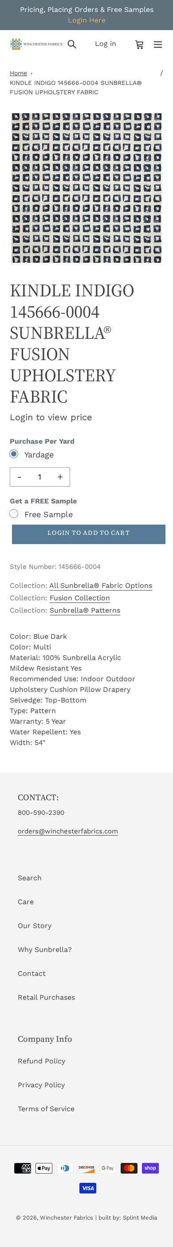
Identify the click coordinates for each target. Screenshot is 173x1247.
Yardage (39, 454)
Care (26, 902)
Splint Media (140, 1217)
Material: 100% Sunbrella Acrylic (65, 657)
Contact (32, 973)
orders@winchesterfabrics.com (68, 831)
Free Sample (48, 514)
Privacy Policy (41, 1085)
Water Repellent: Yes (45, 732)
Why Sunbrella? (45, 949)
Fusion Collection (80, 598)
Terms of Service (46, 1109)
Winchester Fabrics (66, 1217)
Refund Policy (41, 1061)
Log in (108, 43)
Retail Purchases (46, 997)
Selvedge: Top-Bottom (48, 700)
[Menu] (158, 44)
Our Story (34, 925)
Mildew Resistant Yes (46, 668)
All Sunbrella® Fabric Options (100, 585)
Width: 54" (27, 742)
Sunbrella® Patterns (85, 610)
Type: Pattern (33, 710)
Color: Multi (30, 647)
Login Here (87, 20)
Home (18, 73)
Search (30, 878)
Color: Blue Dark (38, 636)
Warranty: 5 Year (38, 721)
